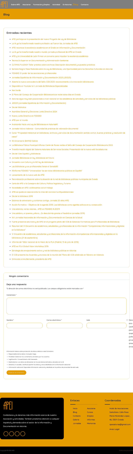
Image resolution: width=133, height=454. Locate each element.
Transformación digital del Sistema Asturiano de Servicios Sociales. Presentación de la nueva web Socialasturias (59, 149)
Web (88, 320)
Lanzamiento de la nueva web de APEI (28, 175)
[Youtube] (17, 433)
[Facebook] (6, 433)
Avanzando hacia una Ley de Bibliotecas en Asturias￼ (35, 124)
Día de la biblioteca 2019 (22, 196)
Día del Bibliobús (19, 107)
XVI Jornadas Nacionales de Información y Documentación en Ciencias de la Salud (47, 217)
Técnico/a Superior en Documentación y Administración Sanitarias (40, 60)
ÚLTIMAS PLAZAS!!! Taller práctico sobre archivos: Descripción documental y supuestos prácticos (53, 65)
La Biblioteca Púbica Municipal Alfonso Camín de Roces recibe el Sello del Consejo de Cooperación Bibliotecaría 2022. (62, 145)
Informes (91, 419)
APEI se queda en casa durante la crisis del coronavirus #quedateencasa (42, 192)
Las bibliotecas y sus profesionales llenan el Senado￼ (35, 166)
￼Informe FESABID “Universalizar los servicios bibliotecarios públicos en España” (47, 171)
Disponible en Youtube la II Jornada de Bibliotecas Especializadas (40, 86)
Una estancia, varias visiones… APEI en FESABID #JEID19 (36, 209)
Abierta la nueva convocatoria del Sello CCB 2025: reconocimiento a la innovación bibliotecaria (53, 82)
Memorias (91, 423)
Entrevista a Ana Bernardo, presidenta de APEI (31, 259)
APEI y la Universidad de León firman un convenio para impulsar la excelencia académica (50, 56)
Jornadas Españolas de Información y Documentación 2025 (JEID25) (41, 77)
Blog (75, 412)
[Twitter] (11, 433)
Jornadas (77, 423)
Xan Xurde (16, 90)
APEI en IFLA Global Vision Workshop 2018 (30, 246)
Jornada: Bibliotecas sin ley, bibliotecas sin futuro (33, 158)
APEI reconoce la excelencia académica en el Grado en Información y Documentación (48, 48)
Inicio (75, 408)
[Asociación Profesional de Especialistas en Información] (4, 4)
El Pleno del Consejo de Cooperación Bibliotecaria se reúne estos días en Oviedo (46, 94)
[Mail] (22, 433)
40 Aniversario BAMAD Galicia (25, 141)
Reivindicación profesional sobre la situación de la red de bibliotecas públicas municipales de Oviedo (55, 179)
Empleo (90, 416)
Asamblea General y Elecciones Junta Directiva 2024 (34, 111)
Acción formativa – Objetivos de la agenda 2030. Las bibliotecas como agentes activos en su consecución (57, 205)
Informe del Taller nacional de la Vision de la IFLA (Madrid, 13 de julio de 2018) (45, 242)
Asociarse (91, 408)
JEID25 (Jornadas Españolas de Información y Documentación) (39, 103)
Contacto (77, 416)
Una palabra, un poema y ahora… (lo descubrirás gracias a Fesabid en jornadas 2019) (48, 213)
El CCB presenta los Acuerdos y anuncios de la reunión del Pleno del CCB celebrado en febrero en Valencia (58, 255)
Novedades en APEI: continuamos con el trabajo (32, 188)
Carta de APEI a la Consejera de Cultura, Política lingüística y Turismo (41, 183)
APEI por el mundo (20, 120)
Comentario (11, 295)
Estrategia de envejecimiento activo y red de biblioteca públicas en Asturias (44, 250)
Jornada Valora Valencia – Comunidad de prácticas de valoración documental (45, 128)
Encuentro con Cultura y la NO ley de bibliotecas (32, 162)
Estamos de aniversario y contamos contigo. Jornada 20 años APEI (40, 200)
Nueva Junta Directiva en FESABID (26, 116)
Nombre (10, 320)
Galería (76, 419)
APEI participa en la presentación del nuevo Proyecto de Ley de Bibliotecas (44, 39)
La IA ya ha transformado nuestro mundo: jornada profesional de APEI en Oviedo (46, 52)
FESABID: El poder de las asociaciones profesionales (34, 73)
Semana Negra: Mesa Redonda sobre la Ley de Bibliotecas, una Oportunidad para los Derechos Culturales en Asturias (62, 69)
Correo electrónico (54, 320)
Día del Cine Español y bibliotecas (26, 153)
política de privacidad (63, 367)
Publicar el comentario (16, 373)
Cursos (90, 412)
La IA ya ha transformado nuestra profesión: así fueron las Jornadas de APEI (45, 43)
